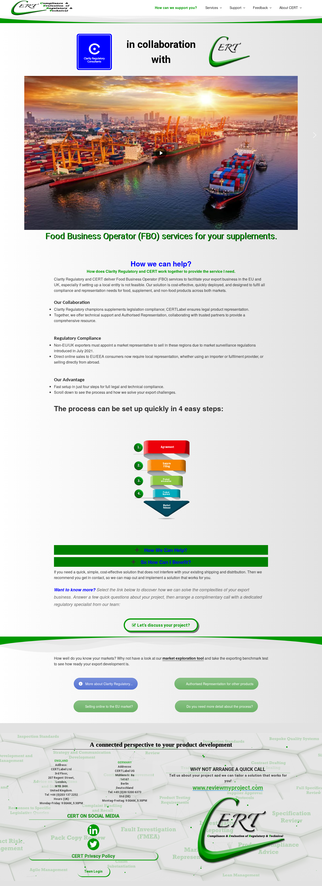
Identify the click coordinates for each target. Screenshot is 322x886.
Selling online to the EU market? (109, 706)
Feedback (260, 7)
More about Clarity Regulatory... (109, 683)
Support (235, 7)
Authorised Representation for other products (219, 683)
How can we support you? (176, 7)
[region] (161, 135)
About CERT (288, 7)
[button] (7, 135)
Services (211, 7)
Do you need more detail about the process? (219, 706)
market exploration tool (183, 658)
